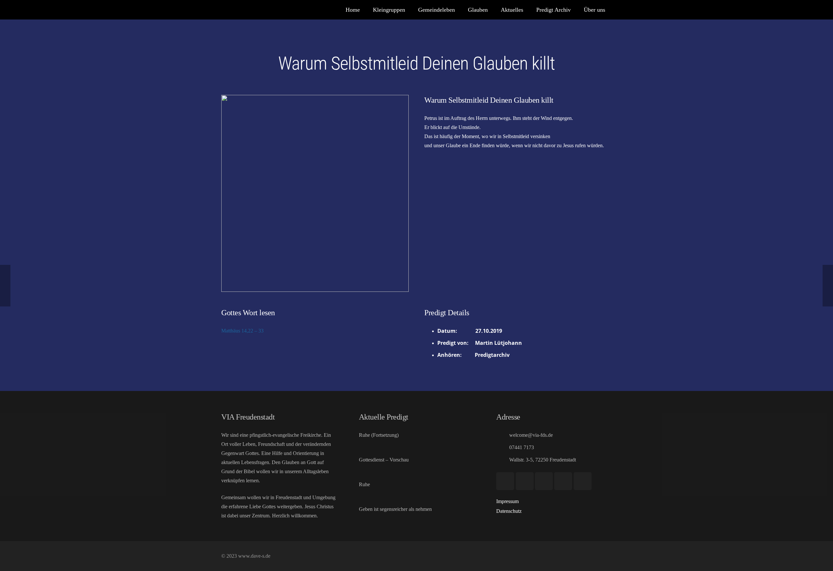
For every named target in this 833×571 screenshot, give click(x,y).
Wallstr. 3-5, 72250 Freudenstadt (542, 459)
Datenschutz (509, 511)
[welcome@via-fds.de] (502, 435)
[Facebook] (525, 481)
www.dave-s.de (253, 556)
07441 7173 (521, 447)
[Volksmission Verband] (583, 481)
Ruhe (364, 484)
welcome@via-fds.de (531, 435)
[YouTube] (505, 481)
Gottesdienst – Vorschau (384, 459)
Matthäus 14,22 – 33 (242, 330)
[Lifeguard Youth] (563, 481)
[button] (460, 9)
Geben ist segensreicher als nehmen (395, 509)
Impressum (507, 501)
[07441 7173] (502, 447)
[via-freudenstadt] (229, 9)
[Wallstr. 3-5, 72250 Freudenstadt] (502, 460)
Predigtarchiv (492, 354)
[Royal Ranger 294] (544, 481)
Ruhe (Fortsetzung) (379, 435)
